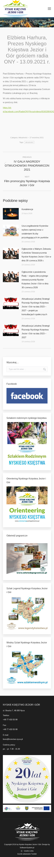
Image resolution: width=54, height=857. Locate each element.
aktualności (29, 142)
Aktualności (23, 138)
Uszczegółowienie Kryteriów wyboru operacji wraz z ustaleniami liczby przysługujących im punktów (35, 232)
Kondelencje (27, 209)
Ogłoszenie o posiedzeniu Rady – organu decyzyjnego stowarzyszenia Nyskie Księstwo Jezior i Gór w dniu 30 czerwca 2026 (35, 280)
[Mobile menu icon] (49, 8)
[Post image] (11, 214)
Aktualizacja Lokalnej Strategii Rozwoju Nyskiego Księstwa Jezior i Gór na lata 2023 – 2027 (36, 331)
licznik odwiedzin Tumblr (27, 854)
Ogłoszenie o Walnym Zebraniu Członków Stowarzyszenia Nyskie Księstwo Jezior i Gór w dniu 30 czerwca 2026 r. (36, 255)
